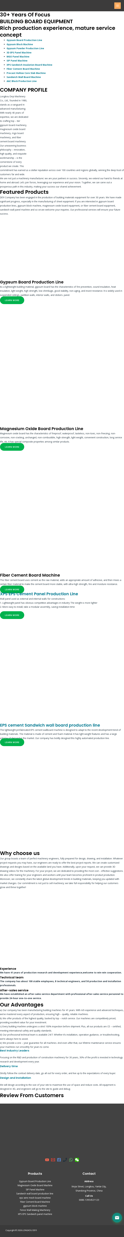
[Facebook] (59, 1160)
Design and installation (15, 1078)
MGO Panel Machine (18, 56)
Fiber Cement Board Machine (23, 68)
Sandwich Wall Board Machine (24, 77)
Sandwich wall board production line (35, 1193)
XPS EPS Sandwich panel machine (35, 1214)
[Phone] (65, 1160)
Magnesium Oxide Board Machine (35, 1185)
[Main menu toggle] (117, 5)
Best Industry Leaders (14, 1050)
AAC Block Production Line (22, 81)
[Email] (53, 1160)
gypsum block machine (35, 1205)
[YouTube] (47, 1160)
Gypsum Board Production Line (24, 40)
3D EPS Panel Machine (19, 52)
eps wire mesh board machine (35, 1197)
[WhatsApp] (71, 1160)
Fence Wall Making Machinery (35, 1210)
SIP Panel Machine (17, 60)
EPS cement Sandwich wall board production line (50, 725)
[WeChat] (77, 1160)
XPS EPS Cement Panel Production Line (39, 594)
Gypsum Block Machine (20, 44)
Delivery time (9, 1066)
